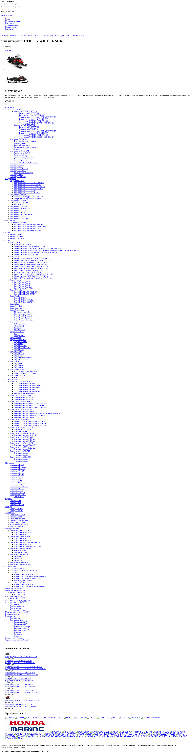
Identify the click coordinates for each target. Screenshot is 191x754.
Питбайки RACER (17, 471)
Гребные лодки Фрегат (22, 244)
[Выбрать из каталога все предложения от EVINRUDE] (134, 718)
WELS (172, 734)
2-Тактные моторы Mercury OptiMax (27, 385)
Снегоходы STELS (17, 165)
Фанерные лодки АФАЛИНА (25, 373)
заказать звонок (7, 15)
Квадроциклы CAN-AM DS (24, 191)
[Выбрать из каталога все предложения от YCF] (39, 736)
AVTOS (60, 718)
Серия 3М (18, 560)
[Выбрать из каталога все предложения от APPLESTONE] (31, 718)
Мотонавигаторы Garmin (19, 521)
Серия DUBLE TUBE (22, 348)
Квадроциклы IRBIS (17, 212)
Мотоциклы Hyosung (18, 467)
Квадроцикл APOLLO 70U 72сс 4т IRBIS (21, 687)
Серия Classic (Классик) (23, 318)
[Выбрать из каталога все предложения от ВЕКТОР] (89, 736)
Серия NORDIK (20, 298)
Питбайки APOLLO (17, 483)
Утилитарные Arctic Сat (23, 159)
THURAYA (143, 734)
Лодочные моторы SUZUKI (20, 395)
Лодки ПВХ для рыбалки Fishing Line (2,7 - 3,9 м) (33, 278)
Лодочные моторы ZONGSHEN (22, 433)
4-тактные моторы (21, 455)
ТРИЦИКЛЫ (19, 497)
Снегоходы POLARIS (18, 171)
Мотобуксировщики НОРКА (21, 564)
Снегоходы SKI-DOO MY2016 (25, 111)
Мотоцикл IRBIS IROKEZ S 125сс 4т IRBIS (21, 675)
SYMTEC (119, 734)
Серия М (17, 556)
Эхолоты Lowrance (17, 527)
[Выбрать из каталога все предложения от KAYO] (79, 732)
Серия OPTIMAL (20, 342)
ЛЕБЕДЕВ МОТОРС (131, 736)
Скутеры (8, 499)
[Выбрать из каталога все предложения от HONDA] (27, 732)
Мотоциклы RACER (17, 469)
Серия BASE (19, 354)
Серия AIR (18, 356)
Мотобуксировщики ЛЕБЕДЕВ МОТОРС (25, 542)
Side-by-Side (18, 205)
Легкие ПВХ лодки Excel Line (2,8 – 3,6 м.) (30, 258)
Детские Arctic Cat (21, 161)
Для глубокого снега (22, 145)
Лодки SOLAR (15, 322)
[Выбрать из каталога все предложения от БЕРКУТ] (80, 736)
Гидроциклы (10, 220)
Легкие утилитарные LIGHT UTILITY (33, 119)
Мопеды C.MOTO (16, 511)
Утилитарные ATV (21, 203)
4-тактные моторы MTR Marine (26, 441)
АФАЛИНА (65, 736)
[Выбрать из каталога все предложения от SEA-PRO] (33, 734)
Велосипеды (10, 616)
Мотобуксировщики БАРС (20, 530)
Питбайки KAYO (16, 477)
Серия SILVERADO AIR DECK (26, 292)
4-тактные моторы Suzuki (23, 399)
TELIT (136, 734)
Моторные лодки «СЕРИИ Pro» (26, 254)
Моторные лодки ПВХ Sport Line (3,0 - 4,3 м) (31, 276)
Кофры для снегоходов (13, 588)
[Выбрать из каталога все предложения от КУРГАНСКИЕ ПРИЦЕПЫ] (110, 736)
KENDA (86, 732)
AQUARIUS (43, 718)
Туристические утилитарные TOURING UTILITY (37, 117)
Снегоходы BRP (25, 36)
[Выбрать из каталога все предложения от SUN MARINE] (99, 734)
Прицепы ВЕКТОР (17, 568)
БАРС (72, 736)
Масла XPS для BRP (17, 598)
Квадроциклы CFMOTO (19, 201)
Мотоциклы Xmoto (17, 473)
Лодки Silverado (16, 290)
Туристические (20, 143)
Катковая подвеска (21, 550)
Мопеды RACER (16, 509)
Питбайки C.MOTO (17, 493)
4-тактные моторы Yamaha (24, 417)
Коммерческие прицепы (23, 580)
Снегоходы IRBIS (16, 167)
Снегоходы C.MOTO (18, 177)
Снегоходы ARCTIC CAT (19, 151)
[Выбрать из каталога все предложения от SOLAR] (81, 734)
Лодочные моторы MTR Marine (21, 437)
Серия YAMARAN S (22, 284)
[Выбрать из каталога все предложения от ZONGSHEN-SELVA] (51, 736)
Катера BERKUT (16, 234)
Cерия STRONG (20, 346)
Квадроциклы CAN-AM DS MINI (27, 193)
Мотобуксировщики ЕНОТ (20, 554)
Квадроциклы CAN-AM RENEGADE (28, 189)
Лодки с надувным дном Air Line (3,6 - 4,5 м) (31, 262)
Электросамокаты (12, 614)
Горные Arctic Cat (20, 155)
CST (108, 718)
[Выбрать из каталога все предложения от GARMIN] (145, 718)
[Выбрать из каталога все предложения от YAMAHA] (20, 736)
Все (6, 50)
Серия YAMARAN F (22, 282)
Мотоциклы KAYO (17, 465)
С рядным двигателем (22, 429)
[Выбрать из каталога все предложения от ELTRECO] (124, 718)
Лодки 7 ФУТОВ (16, 306)
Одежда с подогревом (18, 610)
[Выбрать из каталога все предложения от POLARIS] (174, 732)
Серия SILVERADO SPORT (24, 294)
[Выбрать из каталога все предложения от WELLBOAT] (164, 734)
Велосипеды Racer (17, 620)
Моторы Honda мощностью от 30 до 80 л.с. (30, 423)
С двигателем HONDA (23, 532)
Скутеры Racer (15, 503)
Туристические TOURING (29, 129)
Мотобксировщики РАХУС (20, 536)
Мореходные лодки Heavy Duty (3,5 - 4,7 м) (30, 264)
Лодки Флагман (16, 308)
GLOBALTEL (155, 718)
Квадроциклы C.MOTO (19, 218)
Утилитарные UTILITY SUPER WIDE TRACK (36, 123)
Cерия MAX (18, 344)
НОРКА (143, 736)
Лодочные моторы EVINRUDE (21, 427)
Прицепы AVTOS (16, 572)
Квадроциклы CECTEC (19, 206)
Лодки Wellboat (15, 338)
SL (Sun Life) (19, 326)
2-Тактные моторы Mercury (24, 383)
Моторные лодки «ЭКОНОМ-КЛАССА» (29, 246)
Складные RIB (19, 336)
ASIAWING (52, 718)
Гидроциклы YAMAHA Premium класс (28, 224)
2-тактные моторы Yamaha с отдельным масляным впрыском (37, 413)
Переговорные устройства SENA (17, 612)
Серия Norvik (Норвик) (23, 316)
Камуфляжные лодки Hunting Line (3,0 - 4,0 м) (31, 268)
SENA (40, 734)
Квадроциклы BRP (17, 181)
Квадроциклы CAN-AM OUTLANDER (29, 183)
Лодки (7, 240)
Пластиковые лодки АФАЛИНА (26, 371)
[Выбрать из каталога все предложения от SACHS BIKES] (21, 734)
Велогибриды (15, 618)
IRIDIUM (72, 732)
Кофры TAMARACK (18, 592)
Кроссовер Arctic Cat (22, 153)
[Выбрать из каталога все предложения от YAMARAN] (31, 736)
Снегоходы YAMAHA (18, 139)
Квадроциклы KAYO (18, 210)
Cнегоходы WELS (16, 175)
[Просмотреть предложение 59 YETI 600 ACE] (17, 69)
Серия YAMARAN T (22, 286)
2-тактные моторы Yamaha (24, 411)
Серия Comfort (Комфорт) (23, 320)
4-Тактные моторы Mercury (24, 389)
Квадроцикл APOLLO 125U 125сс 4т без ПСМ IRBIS (25, 669)
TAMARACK (128, 734)
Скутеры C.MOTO (17, 505)
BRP (10, 50)
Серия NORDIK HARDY (23, 300)
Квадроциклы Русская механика (22, 208)
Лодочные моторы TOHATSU (21, 401)
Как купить (9, 23)
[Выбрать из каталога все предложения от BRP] (76, 718)
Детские (17, 149)
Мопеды (8, 507)
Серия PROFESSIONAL (23, 358)
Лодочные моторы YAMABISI (21, 443)
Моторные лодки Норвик (23, 312)
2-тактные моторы (21, 453)
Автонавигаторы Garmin (19, 525)
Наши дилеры (10, 27)
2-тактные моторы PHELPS (24, 449)
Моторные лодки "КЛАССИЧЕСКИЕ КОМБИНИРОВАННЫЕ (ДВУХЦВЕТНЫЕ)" (46, 250)
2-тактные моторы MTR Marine (26, 439)
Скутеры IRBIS (15, 501)
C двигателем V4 (20, 431)
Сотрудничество (11, 25)
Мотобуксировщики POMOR (21, 548)
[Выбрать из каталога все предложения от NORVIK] (157, 732)
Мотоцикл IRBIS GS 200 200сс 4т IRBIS (20, 706)
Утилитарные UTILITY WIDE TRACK (69, 36)
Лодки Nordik (15, 296)
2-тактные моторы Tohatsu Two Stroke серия (30, 403)
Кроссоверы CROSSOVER (29, 113)
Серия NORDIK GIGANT (24, 302)
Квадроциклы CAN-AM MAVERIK (27, 185)
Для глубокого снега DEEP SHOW (32, 115)
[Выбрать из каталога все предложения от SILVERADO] (50, 734)
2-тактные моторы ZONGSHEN (26, 435)
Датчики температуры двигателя (17, 600)
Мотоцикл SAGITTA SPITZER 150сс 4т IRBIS (22, 700)
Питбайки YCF (15, 479)
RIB (15, 334)
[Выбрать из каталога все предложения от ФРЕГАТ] (20, 738)
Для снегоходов (16, 608)
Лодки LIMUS (15, 362)
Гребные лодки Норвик (23, 314)
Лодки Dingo (14, 304)
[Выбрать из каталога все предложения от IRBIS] (65, 732)
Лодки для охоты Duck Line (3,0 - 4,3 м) (29, 270)
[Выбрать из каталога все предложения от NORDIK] (148, 732)
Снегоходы (13, 36)
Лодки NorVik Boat (17, 310)
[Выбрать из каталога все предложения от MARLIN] (114, 732)
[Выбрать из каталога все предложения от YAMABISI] (10, 736)
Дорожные (18, 632)
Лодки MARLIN (16, 352)
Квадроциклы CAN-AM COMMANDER (29, 187)
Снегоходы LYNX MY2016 (43, 36)
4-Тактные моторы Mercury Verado (27, 391)
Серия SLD (18, 366)
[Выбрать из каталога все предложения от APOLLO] (19, 718)
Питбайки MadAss (17, 485)
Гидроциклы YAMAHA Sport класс (27, 228)
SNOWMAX (72, 734)
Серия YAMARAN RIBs (23, 288)
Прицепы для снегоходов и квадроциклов (30, 576)
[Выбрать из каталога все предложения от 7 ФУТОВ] (9, 718)
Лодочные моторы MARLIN (20, 451)
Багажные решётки (21, 594)
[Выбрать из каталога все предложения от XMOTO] (180, 734)
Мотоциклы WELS (17, 489)
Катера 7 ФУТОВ (16, 236)
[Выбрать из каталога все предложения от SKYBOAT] (61, 734)
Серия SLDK (19, 367)
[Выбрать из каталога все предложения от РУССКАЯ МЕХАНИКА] (156, 736)
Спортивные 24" (20, 622)
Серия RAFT (19, 350)
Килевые (17, 328)
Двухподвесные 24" (21, 628)
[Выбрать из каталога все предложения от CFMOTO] (101, 718)
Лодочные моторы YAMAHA (21, 409)
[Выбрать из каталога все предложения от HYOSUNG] (56, 732)
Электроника (10, 513)
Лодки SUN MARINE (18, 340)
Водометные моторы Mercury (25, 393)
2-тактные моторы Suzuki (23, 397)
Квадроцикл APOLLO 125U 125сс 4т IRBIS (21, 692)
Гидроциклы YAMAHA (19, 222)
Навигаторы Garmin (17, 515)
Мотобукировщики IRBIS (19, 562)
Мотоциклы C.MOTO (18, 495)
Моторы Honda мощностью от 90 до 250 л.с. (30, 425)
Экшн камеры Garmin (18, 523)
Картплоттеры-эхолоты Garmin (17, 640)
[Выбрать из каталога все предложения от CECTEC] (91, 718)
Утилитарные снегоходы (23, 173)
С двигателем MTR (21, 534)
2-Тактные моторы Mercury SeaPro (27, 387)
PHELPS (165, 732)
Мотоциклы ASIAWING (19, 487)
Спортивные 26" (20, 624)
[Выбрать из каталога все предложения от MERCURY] (124, 732)
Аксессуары (14, 604)
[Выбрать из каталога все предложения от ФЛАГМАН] (10, 738)
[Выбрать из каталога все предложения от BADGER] (68, 718)
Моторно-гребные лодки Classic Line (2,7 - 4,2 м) (32, 260)
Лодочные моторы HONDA (20, 419)
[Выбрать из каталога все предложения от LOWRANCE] (103, 732)
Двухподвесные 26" (21, 630)
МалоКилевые (19, 330)
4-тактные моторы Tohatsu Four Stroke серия (30, 407)
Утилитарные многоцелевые (25, 141)
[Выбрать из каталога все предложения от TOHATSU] (153, 734)
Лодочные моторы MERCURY (21, 381)
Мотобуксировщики (13, 529)
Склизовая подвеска (21, 552)
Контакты (9, 29)
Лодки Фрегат (15, 242)
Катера (8, 232)
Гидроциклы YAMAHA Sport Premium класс (30, 226)
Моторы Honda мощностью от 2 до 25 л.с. (30, 421)
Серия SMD (18, 364)
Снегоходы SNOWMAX (19, 169)
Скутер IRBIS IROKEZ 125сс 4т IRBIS (19, 681)
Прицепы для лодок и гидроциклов (27, 578)
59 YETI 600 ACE (13, 91)
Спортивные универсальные (25, 147)
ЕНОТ (96, 736)
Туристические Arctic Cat (23, 157)
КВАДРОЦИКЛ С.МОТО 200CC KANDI (21, 657)
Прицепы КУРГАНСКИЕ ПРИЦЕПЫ (24, 570)
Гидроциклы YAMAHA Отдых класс (28, 230)
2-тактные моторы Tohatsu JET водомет (29, 405)
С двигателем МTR (21, 538)
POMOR (183, 732)
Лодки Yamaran (15, 280)
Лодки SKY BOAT (17, 332)
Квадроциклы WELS (18, 216)
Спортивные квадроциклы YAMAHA (28, 199)
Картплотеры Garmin (18, 519)
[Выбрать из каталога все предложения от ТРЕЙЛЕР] (182, 736)
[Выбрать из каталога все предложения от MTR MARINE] (136, 732)
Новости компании (12, 21)
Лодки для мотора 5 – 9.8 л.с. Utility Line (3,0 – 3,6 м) (34, 274)
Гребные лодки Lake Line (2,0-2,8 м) (27, 272)
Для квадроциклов (17, 606)
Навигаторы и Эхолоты (14, 638)
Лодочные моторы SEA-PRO (21, 457)
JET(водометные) (20, 324)
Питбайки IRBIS (16, 481)
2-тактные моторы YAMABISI (25, 445)
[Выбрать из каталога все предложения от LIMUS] (93, 732)
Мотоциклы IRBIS (17, 475)
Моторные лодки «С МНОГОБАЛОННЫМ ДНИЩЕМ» (35, 252)
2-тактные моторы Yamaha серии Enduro (29, 415)
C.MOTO (83, 718)
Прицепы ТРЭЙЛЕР (17, 582)
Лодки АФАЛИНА (17, 369)
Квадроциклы (10, 179)
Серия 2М (18, 558)
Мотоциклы (9, 463)
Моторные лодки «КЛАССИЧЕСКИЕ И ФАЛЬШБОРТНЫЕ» (37, 248)
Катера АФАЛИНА (17, 238)
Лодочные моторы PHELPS (20, 447)
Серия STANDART (21, 360)
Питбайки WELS (16, 491)
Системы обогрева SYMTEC (16, 602)
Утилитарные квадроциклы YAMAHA (28, 197)
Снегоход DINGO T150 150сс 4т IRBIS (20, 663)
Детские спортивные (22, 626)
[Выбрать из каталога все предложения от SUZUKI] (110, 734)
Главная (8, 19)
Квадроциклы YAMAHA (19, 195)
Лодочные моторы (12, 379)
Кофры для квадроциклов (15, 590)
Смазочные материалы (13, 596)
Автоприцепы (10, 566)
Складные (18, 634)
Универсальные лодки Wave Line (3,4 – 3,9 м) (31, 266)
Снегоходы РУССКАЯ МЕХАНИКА (24, 163)
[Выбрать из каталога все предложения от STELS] (89, 734)
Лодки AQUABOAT (17, 375)
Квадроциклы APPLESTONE (21, 214)
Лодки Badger (15, 256)
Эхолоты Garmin (16, 517)
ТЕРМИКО (171, 736)
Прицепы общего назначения (25, 574)
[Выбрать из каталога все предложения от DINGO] (114, 718)
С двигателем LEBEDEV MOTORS (27, 546)
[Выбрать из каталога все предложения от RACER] (9, 734)
